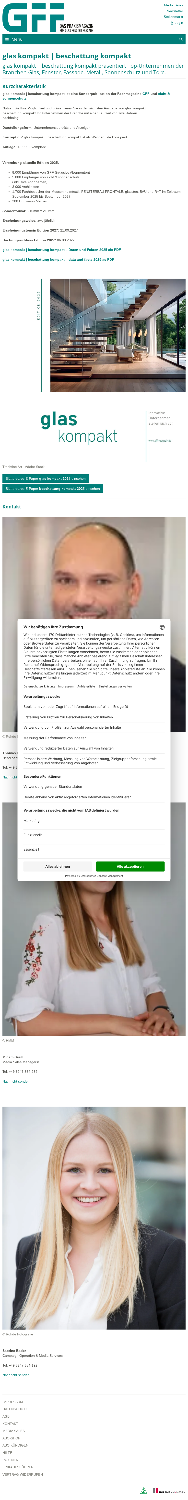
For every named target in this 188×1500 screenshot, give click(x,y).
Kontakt (10, 1424)
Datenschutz (15, 1409)
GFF (146, 94)
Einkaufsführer (18, 1467)
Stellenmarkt (173, 17)
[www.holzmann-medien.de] (167, 1492)
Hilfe (7, 1453)
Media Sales (173, 5)
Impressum (12, 1402)
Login (176, 23)
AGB (6, 1416)
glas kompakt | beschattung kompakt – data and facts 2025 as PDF (58, 259)
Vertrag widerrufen (22, 1474)
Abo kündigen (15, 1445)
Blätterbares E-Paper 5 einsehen (46, 478)
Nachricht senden (16, 777)
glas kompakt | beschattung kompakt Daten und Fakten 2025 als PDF (61, 250)
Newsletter (175, 11)
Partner (10, 1460)
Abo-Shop (11, 1438)
